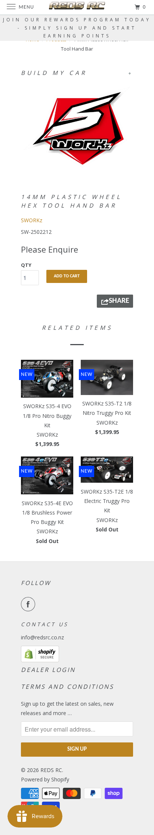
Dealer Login (48, 670)
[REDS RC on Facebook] (29, 604)
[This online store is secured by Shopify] (40, 660)
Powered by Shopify (45, 779)
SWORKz (31, 220)
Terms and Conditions (67, 686)
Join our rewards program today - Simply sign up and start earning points (77, 27)
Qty (26, 265)
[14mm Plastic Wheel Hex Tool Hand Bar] (77, 128)
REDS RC (51, 770)
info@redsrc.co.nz (42, 637)
